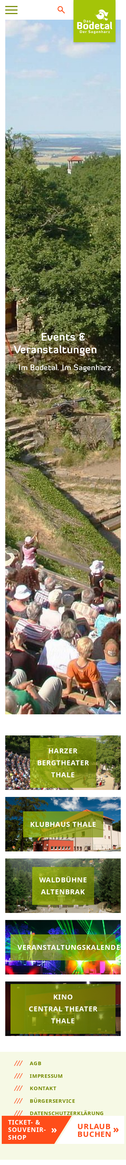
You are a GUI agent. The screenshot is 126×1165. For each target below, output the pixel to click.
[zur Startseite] (94, 21)
